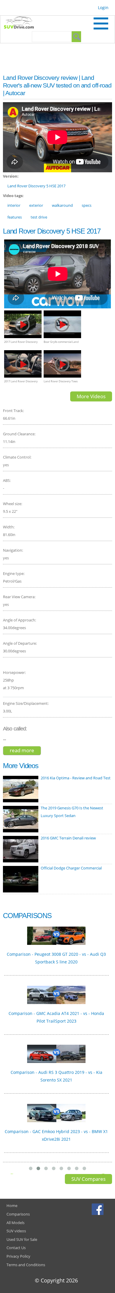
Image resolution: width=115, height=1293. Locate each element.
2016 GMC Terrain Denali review (68, 838)
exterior (36, 205)
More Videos (91, 396)
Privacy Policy (18, 1256)
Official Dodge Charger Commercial (71, 868)
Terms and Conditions (25, 1264)
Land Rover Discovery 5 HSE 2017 (36, 186)
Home (11, 1205)
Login (103, 7)
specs (86, 205)
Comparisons (18, 1214)
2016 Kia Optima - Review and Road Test (76, 778)
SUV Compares (88, 1178)
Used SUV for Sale (21, 1239)
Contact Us (16, 1247)
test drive (39, 217)
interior (13, 205)
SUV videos (16, 1231)
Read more (25, 751)
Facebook (98, 1209)
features (14, 217)
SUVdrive (21, 23)
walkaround (62, 205)
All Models (15, 1222)
